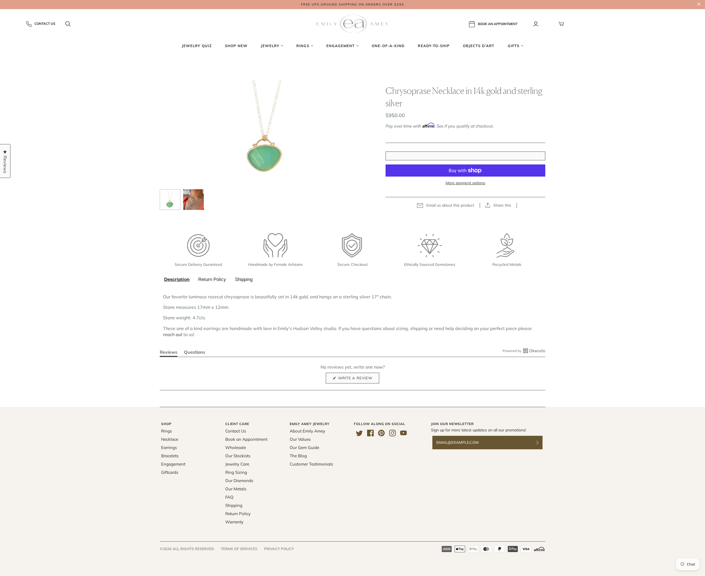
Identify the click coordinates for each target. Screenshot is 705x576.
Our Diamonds (239, 480)
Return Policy (212, 279)
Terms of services (239, 549)
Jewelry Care (237, 464)
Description (176, 279)
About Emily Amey (307, 431)
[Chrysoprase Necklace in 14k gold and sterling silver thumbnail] (170, 199)
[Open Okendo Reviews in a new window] (524, 350)
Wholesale (235, 447)
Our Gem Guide (304, 447)
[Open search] (68, 24)
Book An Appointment (497, 23)
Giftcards (169, 472)
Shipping (244, 279)
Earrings (169, 447)
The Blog (298, 455)
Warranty (234, 521)
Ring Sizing (236, 472)
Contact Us (44, 23)
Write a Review (358, 379)
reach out (172, 334)
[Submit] (541, 442)
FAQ (229, 497)
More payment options (465, 182)
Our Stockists (237, 455)
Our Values (300, 439)
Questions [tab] (194, 353)
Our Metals (235, 488)
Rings (166, 431)
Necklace (169, 439)
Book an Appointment (246, 439)
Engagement (173, 464)
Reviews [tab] (168, 353)
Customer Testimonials (311, 464)
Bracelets (169, 455)
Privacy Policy (279, 549)
